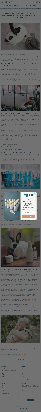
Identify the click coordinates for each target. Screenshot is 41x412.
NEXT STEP (28, 216)
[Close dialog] (34, 194)
